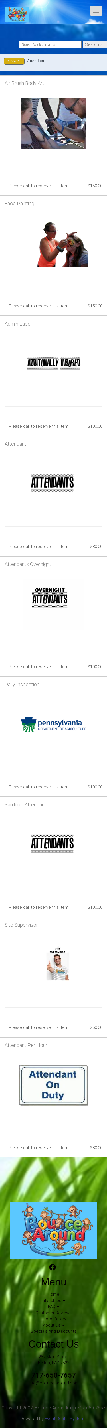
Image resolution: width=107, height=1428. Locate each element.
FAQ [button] (52, 1306)
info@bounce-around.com (54, 1383)
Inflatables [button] (52, 1300)
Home (53, 1294)
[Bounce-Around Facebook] (52, 1268)
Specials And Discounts (53, 1331)
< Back (13, 61)
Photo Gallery (53, 1319)
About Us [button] (52, 1325)
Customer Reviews (53, 1312)
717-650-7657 (53, 1375)
